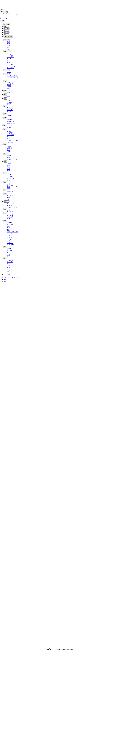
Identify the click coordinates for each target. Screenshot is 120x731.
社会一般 (10, 262)
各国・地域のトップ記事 (11, 277)
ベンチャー (10, 239)
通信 (8, 180)
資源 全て (10, 184)
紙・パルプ (10, 136)
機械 (8, 138)
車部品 (9, 88)
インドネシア (11, 66)
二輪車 (9, 86)
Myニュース (4, 11)
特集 (5, 279)
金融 (5, 144)
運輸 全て (10, 163)
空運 (8, 170)
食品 (5, 94)
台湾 (8, 45)
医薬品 (9, 104)
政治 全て (10, 248)
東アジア (6, 40)
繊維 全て (10, 115)
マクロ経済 (10, 224)
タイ (8, 53)
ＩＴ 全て (10, 174)
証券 (8, 150)
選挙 (8, 254)
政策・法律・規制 (12, 232)
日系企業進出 (8, 274)
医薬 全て (10, 100)
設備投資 (10, 237)
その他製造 (10, 142)
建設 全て (10, 155)
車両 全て (10, 83)
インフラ (10, 233)
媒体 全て (10, 215)
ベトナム (10, 55)
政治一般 (10, 250)
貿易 (8, 228)
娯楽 (8, 218)
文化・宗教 (10, 269)
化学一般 (10, 110)
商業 (5, 193)
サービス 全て (11, 203)
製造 (5, 129)
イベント (10, 243)
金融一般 (10, 148)
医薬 (5, 98)
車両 (5, 81)
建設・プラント (12, 159)
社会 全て (10, 260)
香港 (8, 43)
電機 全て (10, 92)
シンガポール (11, 64)
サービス (6, 201)
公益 (5, 190)
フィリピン (10, 68)
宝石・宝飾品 (11, 123)
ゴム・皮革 (10, 135)
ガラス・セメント (12, 140)
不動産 (9, 157)
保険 (8, 152)
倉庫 (8, 165)
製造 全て (10, 131)
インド (9, 72)
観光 (5, 209)
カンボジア (10, 58)
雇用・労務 (10, 244)
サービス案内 (4, 18)
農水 (5, 125)
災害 (8, 265)
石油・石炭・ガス (12, 186)
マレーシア (10, 62)
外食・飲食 (10, 205)
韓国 (8, 47)
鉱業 (8, 188)
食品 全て (10, 96)
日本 (8, 49)
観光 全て (10, 211)
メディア (10, 217)
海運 (8, 169)
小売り (9, 199)
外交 (8, 252)
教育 (8, 267)
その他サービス (12, 207)
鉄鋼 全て (10, 119)
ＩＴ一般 (10, 176)
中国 (8, 42)
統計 (8, 226)
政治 (5, 246)
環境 (8, 235)
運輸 (5, 161)
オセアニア (7, 74)
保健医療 (10, 102)
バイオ (9, 111)
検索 (2, 9)
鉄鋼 (5, 117)
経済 (5, 220)
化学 (5, 106)
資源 (5, 182)
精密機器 (10, 133)
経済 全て (10, 222)
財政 (8, 230)
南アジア (6, 70)
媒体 (5, 213)
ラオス (9, 60)
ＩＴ (5, 172)
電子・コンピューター (14, 178)
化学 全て (10, 108)
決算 (8, 241)
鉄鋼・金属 (10, 121)
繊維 (5, 113)
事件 (8, 263)
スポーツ (10, 271)
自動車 (9, 85)
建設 (5, 153)
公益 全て (10, 192)
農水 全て (10, 127)
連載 (5, 281)
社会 (5, 258)
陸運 (8, 167)
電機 (5, 90)
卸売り (9, 197)
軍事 (8, 256)
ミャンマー (10, 57)
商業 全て (10, 195)
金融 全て (10, 146)
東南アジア (7, 51)
